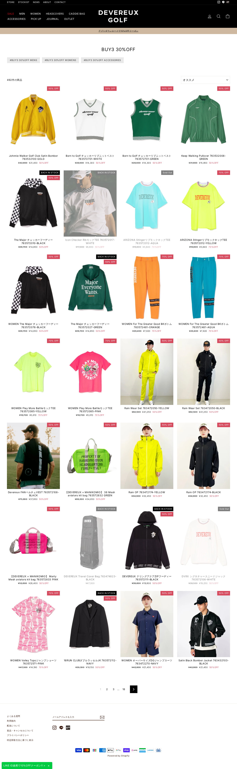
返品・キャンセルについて (20, 730)
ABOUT (47, 2)
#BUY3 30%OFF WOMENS (60, 60)
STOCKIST (24, 2)
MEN (22, 13)
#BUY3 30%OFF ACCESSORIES (102, 60)
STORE (11, 2)
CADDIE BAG (77, 13)
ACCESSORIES (16, 18)
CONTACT (60, 2)
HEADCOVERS (55, 13)
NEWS (36, 2)
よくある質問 (13, 716)
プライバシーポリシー (18, 735)
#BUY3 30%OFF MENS (23, 60)
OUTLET (69, 18)
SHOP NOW (33, 149)
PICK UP (36, 18)
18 (123, 689)
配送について (13, 725)
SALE (10, 13)
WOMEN (35, 13)
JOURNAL (52, 18)
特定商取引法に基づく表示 (20, 740)
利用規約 (11, 720)
